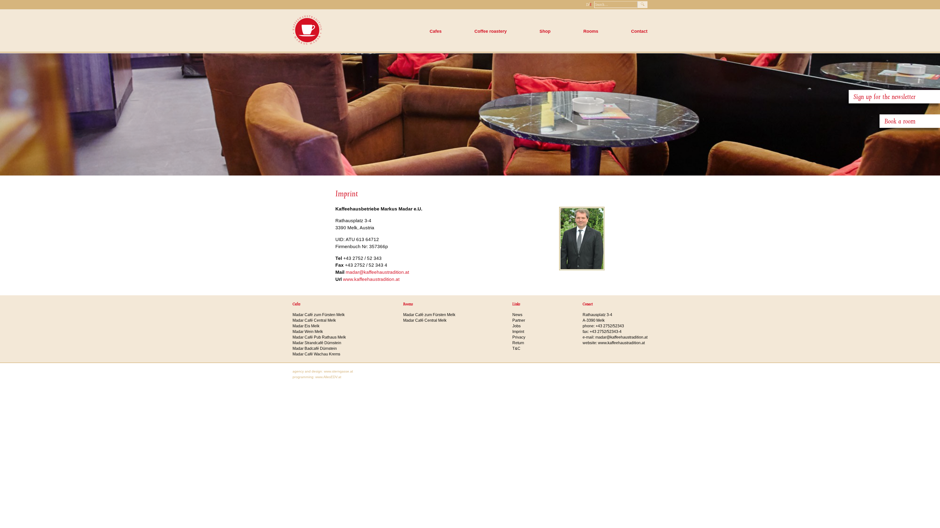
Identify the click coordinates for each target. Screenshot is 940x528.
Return (518, 343)
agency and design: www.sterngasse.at (323, 371)
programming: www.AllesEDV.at (317, 377)
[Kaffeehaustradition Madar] (307, 49)
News (517, 315)
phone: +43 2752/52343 (603, 326)
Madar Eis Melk (306, 326)
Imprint (518, 332)
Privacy (518, 337)
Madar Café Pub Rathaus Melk (319, 337)
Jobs (516, 326)
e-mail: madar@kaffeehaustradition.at (615, 337)
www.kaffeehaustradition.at (371, 279)
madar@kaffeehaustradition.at (377, 272)
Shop (545, 31)
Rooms (590, 31)
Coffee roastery (490, 31)
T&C (516, 348)
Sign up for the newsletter (885, 96)
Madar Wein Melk (308, 332)
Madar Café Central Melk (314, 320)
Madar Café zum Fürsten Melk (319, 315)
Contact (639, 31)
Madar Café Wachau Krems (316, 354)
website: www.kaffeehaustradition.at (614, 343)
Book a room (900, 121)
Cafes (436, 31)
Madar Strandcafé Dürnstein (317, 343)
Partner (518, 320)
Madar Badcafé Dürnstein (315, 348)
